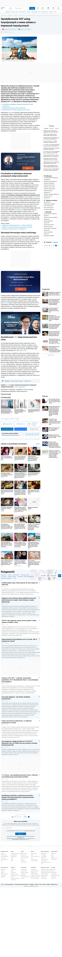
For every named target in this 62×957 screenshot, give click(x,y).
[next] (28, 817)
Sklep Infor (23, 860)
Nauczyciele (13, 872)
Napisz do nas (22, 423)
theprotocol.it (53, 876)
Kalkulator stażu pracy (35, 875)
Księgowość (8, 11)
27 (51, 245)
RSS (40, 884)
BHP (12, 859)
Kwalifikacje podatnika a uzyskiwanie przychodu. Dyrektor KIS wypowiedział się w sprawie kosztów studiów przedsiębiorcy (51, 149)
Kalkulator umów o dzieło (49, 186)
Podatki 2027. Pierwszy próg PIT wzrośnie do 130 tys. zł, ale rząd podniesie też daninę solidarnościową (50, 159)
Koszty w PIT (46, 222)
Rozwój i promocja (4, 873)
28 (53, 245)
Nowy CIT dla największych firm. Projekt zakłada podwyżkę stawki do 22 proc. (51, 166)
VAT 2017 (12, 418)
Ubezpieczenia (14, 856)
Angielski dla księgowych (6, 578)
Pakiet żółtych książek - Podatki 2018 (21, 381)
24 (44, 245)
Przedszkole (13, 869)
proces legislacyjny (20, 386)
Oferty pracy (53, 878)
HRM (12, 860)
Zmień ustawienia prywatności (22, 884)
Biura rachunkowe (45, 851)
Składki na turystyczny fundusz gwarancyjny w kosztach (17, 227)
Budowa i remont (54, 857)
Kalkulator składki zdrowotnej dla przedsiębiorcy (51, 178)
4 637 (25, 816)
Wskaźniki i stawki (45, 867)
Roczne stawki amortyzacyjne (50, 228)
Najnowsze (52, 128)
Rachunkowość (47, 202)
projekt (8, 385)
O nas (2, 884)
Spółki (32, 854)
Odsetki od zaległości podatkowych (51, 194)
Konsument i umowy (25, 856)
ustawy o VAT (22, 350)
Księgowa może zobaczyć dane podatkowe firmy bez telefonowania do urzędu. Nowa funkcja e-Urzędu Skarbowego (51, 131)
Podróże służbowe (44, 873)
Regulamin (32, 884)
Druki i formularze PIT (48, 205)
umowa (6, 302)
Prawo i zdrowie (24, 862)
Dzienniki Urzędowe (25, 872)
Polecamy (45, 396)
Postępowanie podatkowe (49, 203)
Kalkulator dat (47, 197)
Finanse (52, 856)
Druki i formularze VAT (48, 207)
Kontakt (44, 884)
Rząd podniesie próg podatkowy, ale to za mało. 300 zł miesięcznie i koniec (51, 138)
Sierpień (55, 242)
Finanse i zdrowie (34, 860)
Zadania (2, 872)
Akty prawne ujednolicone (26, 876)
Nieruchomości (45, 11)
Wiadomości (3, 574)
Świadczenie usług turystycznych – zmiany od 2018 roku (17, 225)
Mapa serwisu (54, 884)
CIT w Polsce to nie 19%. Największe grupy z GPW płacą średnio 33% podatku (51, 152)
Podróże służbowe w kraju (46, 869)
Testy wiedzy (13, 879)
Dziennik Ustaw (24, 869)
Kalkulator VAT (47, 192)
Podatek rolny (47, 230)
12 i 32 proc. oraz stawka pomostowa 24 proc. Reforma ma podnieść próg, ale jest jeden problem (51, 145)
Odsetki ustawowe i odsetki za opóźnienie (50, 214)
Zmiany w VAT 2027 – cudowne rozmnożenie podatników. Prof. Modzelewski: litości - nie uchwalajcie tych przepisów (50, 142)
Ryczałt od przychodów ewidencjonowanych (49, 225)
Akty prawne (23, 867)
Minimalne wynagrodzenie (46, 870)
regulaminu (21, 830)
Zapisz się (28, 168)
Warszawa (28, 282)
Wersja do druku (8, 423)
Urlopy (12, 857)
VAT (18, 15)
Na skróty (53, 867)
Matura (12, 876)
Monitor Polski (23, 870)
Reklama (48, 884)
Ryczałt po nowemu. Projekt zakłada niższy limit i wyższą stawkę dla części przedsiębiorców (51, 169)
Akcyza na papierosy (48, 232)
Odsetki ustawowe (44, 875)
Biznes (16, 11)
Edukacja (51, 11)
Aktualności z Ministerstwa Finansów (26, 576)
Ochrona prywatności (9, 884)
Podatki (14, 15)
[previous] (12, 817)
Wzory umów (53, 873)
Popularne (46, 128)
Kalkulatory (49, 176)
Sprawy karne (23, 854)
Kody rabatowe (54, 872)
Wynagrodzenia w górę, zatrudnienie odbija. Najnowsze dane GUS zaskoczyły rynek (51, 163)
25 (47, 245)
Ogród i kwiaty (53, 859)
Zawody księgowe (4, 859)
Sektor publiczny (22, 11)
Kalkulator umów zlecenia (49, 185)
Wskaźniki (48, 212)
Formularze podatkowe (49, 209)
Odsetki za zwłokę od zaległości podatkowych (51, 218)
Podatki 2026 (46, 289)
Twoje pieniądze (34, 11)
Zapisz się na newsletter (34, 424)
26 (49, 245)
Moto (40, 11)
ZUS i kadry (3, 576)
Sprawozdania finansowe (46, 862)
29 (55, 245)
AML (42, 863)
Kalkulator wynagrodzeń (49, 183)
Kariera (36, 884)
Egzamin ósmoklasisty (15, 878)
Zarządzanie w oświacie (15, 875)
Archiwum (53, 870)
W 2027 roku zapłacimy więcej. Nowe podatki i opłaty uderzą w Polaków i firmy (50, 135)
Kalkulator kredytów (48, 190)
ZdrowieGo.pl (53, 869)
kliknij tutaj (27, 839)
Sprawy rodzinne (24, 853)
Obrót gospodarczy (25, 574)
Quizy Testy (46, 233)
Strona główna (3, 15)
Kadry (13, 11)
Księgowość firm (4, 851)
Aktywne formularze (51, 200)
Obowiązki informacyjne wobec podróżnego (13, 108)
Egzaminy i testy (14, 873)
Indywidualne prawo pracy (16, 853)
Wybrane (57, 128)
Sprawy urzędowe (24, 857)
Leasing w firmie (34, 859)
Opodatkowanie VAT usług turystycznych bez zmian (16, 109)
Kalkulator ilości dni (48, 196)
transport (3, 364)
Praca (22, 859)
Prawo (28, 11)
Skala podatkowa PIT (48, 221)
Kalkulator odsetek (34, 873)
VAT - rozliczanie (5, 418)
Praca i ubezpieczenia (35, 856)
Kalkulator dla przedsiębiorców (50, 181)
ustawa (10, 112)
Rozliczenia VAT (23, 15)
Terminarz (48, 242)
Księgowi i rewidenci (12, 576)
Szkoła (12, 870)
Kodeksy (22, 878)
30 (58, 245)
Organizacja (3, 869)
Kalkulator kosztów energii (49, 188)
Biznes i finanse (34, 853)
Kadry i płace (3, 875)
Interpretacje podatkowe (49, 235)
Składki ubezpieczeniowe (46, 872)
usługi (17, 418)
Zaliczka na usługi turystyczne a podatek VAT (14, 229)
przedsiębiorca (36, 197)
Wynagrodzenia (14, 854)
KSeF (55, 11)
